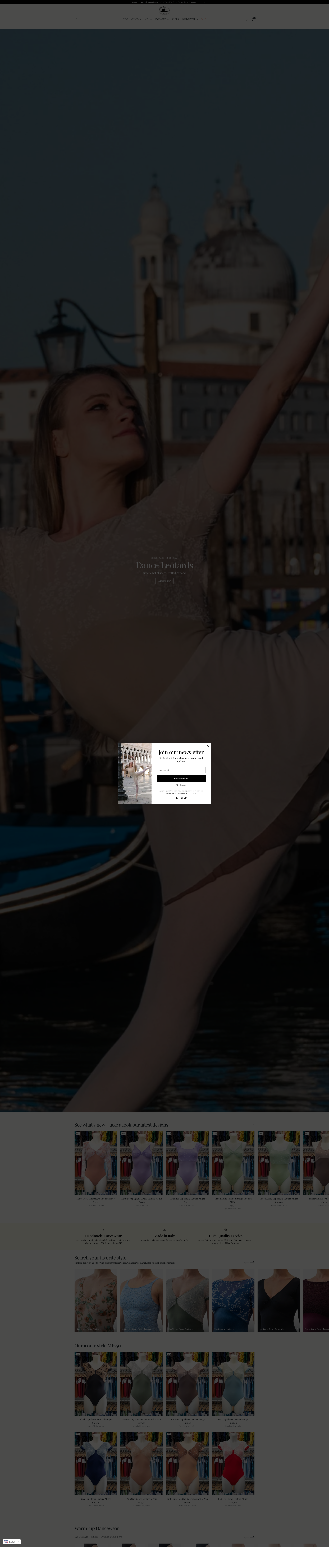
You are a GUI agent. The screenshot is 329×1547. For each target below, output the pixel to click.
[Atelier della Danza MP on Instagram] (181, 799)
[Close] (208, 746)
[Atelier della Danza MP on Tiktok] (185, 799)
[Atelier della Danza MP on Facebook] (177, 799)
